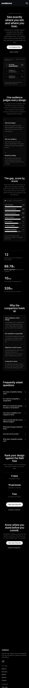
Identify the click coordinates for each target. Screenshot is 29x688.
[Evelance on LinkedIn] (3, 661)
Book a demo (14, 52)
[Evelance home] (14, 650)
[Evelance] (7, 3)
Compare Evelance (14, 510)
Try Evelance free (14, 47)
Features (4, 669)
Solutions (4, 677)
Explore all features (14, 547)
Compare (4, 680)
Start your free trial (14, 504)
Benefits (4, 674)
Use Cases (4, 671)
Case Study (5, 687)
